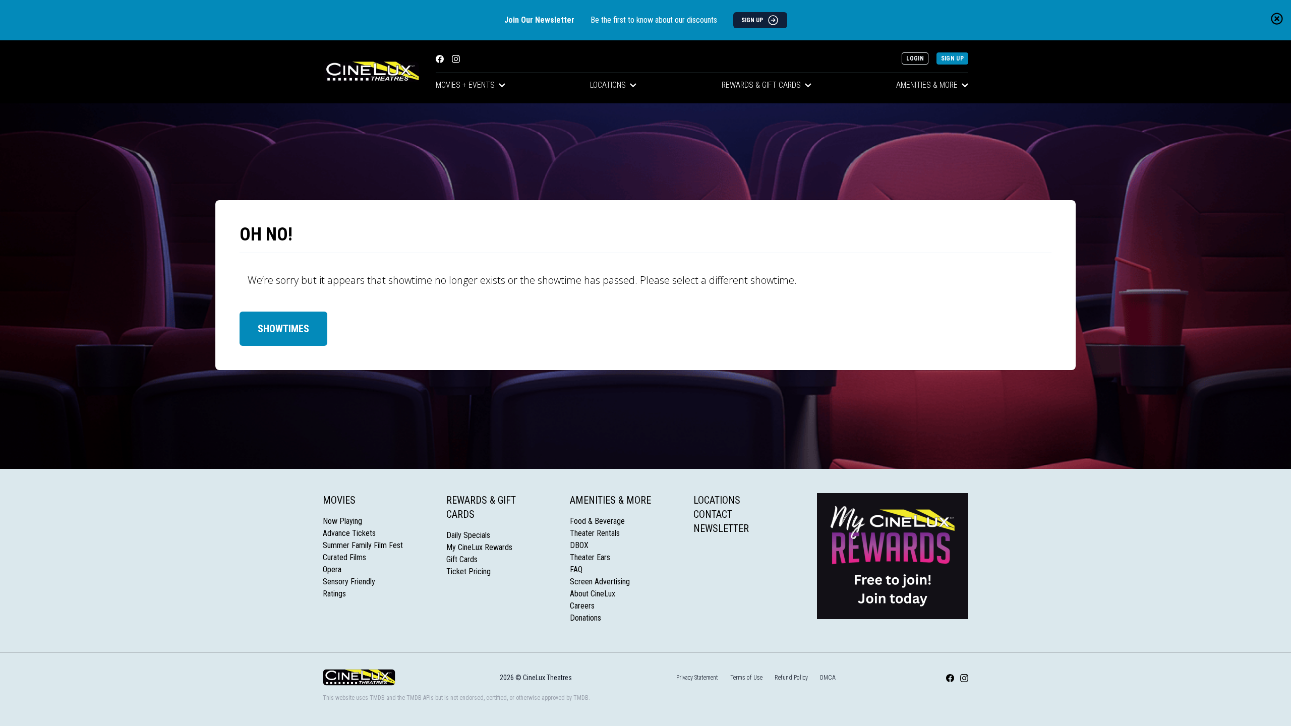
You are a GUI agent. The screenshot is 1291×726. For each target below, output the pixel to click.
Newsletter (721, 528)
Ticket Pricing (468, 571)
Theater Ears (590, 557)
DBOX (579, 545)
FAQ (576, 569)
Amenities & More (927, 85)
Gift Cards (462, 559)
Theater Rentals (595, 533)
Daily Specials (468, 535)
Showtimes (283, 329)
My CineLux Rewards (479, 547)
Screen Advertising (600, 581)
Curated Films (344, 557)
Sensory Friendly (349, 581)
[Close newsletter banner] (1277, 19)
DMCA (828, 677)
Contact (712, 514)
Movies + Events (465, 85)
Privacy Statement (697, 677)
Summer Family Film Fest (363, 545)
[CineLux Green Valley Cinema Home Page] (371, 72)
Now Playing (342, 521)
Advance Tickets (349, 533)
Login (915, 58)
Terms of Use (746, 677)
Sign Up (952, 58)
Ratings (334, 593)
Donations (585, 618)
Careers (582, 606)
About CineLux (592, 593)
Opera (332, 569)
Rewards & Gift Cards (761, 85)
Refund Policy (791, 677)
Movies (339, 500)
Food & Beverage (597, 521)
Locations (608, 85)
